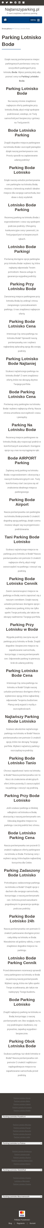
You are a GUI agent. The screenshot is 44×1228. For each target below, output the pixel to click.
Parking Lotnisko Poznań (22, 1128)
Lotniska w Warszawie (22, 1181)
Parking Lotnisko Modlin (22, 1111)
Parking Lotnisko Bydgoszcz (22, 1151)
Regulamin (21, 1223)
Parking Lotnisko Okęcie (22, 1098)
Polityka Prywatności (22, 1220)
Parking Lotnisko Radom (22, 1164)
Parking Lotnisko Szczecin (22, 1134)
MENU (33, 20)
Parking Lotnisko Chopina (22, 1178)
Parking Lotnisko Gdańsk (22, 1104)
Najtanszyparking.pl (22, 9)
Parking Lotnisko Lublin (22, 1137)
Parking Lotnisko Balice (22, 1101)
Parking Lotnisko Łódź (22, 1154)
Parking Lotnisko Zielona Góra (22, 1161)
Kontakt (33, 1223)
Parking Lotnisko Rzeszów (22, 1131)
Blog (10, 1223)
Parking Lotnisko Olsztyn (22, 1158)
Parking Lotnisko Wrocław (22, 1125)
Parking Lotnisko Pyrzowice (22, 1107)
